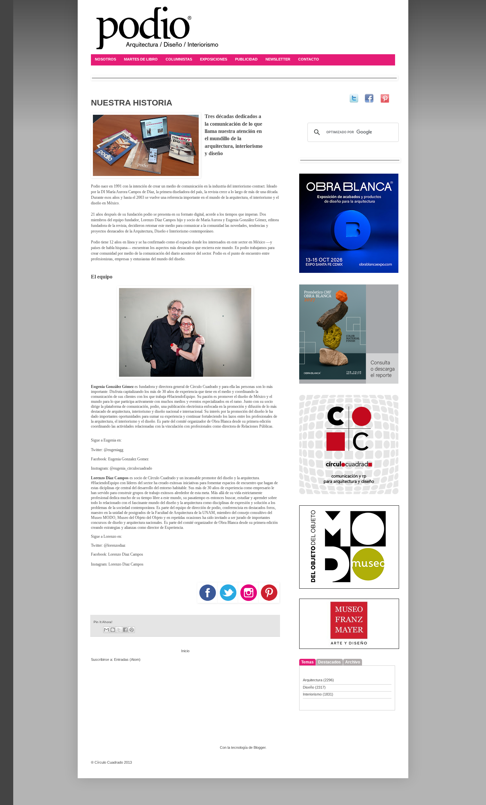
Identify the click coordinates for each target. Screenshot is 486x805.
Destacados (329, 662)
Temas (307, 662)
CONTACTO (308, 59)
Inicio (185, 651)
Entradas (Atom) (127, 659)
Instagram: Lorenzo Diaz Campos (117, 564)
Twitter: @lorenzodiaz (108, 545)
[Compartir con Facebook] (125, 629)
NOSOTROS (105, 59)
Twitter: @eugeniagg (107, 449)
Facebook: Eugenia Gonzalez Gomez (119, 459)
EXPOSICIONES (213, 59)
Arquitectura (312, 680)
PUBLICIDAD (246, 59)
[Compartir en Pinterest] (131, 629)
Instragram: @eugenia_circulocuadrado (121, 468)
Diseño (308, 687)
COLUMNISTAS (179, 59)
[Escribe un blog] (112, 629)
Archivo (352, 662)
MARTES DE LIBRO (141, 59)
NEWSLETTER (277, 59)
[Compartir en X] (119, 629)
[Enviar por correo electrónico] (106, 629)
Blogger (259, 747)
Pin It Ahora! (103, 622)
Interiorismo (312, 694)
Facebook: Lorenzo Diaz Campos (117, 554)
